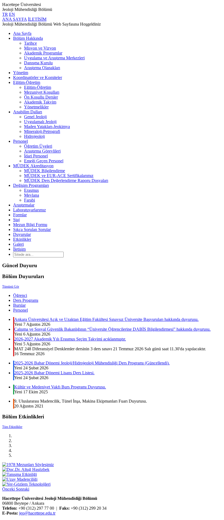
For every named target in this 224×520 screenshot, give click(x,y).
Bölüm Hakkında (28, 38)
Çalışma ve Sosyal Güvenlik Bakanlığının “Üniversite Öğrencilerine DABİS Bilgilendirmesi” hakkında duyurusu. (112, 329)
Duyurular (22, 234)
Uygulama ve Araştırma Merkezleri (54, 58)
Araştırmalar (23, 205)
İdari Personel (36, 156)
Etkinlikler (22, 239)
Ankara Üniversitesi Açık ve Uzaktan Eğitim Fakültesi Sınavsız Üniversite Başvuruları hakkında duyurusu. (106, 319)
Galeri (18, 244)
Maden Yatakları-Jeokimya (47, 126)
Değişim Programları (31, 185)
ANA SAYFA (14, 19)
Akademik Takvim (40, 102)
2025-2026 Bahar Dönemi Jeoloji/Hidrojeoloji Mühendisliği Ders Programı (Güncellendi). (92, 363)
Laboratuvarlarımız (29, 210)
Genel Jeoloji (35, 116)
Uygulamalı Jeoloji (40, 121)
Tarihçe (30, 43)
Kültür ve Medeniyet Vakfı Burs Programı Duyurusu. (60, 387)
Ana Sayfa (22, 33)
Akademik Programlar (43, 53)
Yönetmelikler (36, 107)
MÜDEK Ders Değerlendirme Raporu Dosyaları (66, 180)
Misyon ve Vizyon (40, 48)
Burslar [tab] (19, 305)
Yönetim (20, 72)
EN (12, 14)
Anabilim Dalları (27, 112)
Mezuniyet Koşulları (41, 92)
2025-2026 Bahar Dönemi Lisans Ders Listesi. (54, 372)
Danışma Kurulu (38, 62)
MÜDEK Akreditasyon (33, 165)
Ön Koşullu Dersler (41, 97)
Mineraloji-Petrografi (42, 131)
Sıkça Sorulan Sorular (32, 229)
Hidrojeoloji (34, 136)
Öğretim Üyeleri (38, 146)
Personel (20, 141)
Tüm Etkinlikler (12, 427)
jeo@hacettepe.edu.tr (37, 513)
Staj (16, 219)
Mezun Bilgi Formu (30, 224)
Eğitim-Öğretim (26, 82)
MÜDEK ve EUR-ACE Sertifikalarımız (58, 175)
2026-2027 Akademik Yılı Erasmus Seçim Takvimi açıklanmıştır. (70, 339)
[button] (9, 489)
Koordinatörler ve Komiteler (37, 77)
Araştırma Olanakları (42, 67)
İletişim (19, 249)
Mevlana (31, 195)
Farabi (29, 200)
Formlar (20, 214)
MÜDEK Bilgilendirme (44, 170)
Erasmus (31, 190)
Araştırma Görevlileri (42, 151)
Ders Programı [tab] (25, 300)
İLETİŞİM (37, 19)
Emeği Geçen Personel (43, 161)
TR (5, 14)
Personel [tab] (20, 310)
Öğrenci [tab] (20, 295)
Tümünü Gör (10, 286)
